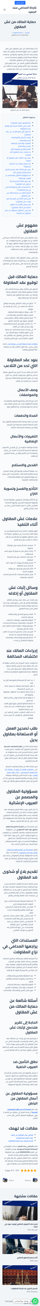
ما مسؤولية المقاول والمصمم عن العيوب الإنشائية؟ (18, 177)
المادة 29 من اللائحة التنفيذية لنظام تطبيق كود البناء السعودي (22, 851)
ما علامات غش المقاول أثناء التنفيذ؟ (20, 153)
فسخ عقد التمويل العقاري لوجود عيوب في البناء (21, 1225)
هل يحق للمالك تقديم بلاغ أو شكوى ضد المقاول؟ (20, 182)
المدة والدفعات (25, 140)
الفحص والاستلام (24, 146)
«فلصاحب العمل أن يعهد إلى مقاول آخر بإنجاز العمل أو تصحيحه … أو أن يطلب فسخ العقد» (21, 772)
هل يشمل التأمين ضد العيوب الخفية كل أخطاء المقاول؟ (20, 206)
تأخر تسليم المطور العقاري (27, 1257)
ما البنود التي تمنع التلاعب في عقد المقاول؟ (18, 133)
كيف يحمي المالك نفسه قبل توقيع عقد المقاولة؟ (18, 127)
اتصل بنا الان (20, 2)
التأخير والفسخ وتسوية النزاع (21, 149)
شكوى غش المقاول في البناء (22, 1134)
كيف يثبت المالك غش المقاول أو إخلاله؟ (19, 159)
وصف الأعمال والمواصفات (21, 137)
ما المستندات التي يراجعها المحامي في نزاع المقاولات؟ (18, 188)
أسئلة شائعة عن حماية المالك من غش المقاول (19, 194)
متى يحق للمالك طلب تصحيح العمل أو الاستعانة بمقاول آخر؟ (18, 171)
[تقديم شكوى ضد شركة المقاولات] (20, 1275)
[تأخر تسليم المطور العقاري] (20, 1244)
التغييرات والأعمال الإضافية (21, 143)
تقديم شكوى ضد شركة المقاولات (20, 1140)
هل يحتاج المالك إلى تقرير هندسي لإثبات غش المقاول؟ (18, 200)
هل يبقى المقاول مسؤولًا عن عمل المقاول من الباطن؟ (18, 212)
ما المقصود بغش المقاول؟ (21, 122)
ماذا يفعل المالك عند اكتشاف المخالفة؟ (20, 165)
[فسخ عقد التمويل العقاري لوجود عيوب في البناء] (20, 1210)
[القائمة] (5, 10)
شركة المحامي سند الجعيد (24, 9)
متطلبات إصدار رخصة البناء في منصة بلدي (22, 343)
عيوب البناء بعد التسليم (24, 1137)
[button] (35, 1301)
